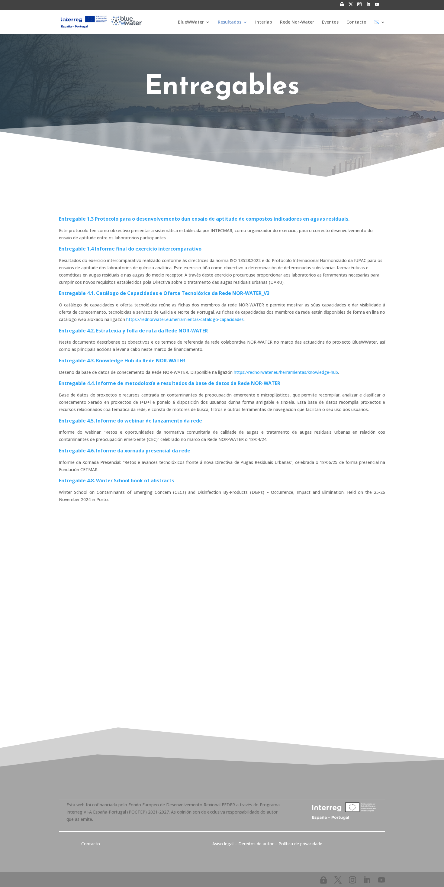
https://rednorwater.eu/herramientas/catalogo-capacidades (185, 319)
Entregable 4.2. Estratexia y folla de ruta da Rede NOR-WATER (133, 330)
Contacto (356, 22)
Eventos (330, 22)
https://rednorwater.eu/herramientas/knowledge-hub (286, 372)
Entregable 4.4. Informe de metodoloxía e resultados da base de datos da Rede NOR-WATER (169, 383)
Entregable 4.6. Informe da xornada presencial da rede (124, 450)
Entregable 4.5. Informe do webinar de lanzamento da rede (130, 420)
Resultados (229, 22)
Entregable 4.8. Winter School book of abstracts (116, 480)
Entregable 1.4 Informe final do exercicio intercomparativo (130, 248)
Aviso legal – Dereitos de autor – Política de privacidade (267, 844)
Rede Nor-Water (297, 22)
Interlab (263, 22)
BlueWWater (191, 22)
